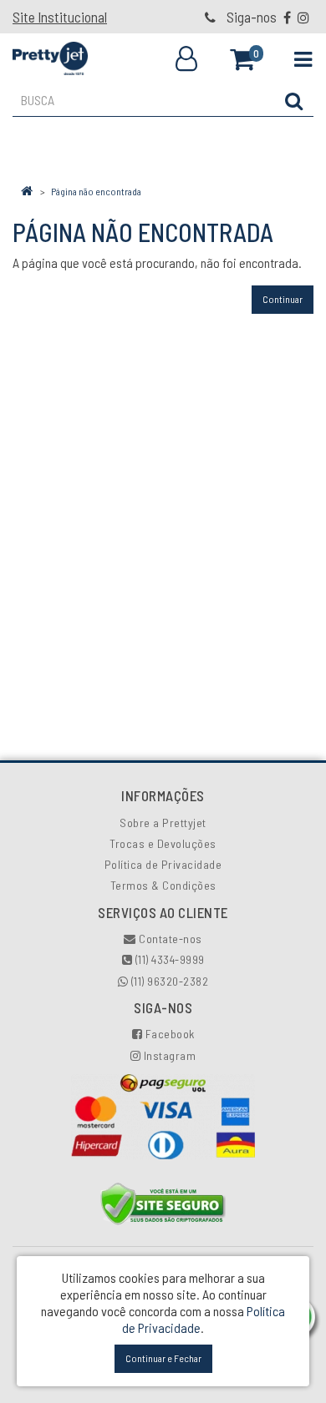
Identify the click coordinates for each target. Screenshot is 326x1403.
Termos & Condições (163, 885)
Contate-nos (169, 938)
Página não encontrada (96, 191)
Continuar (282, 299)
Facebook (168, 1034)
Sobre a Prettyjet (163, 822)
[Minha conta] (186, 59)
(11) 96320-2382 (168, 981)
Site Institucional (60, 16)
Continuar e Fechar (163, 1358)
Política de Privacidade (163, 864)
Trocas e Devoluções (163, 843)
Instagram (168, 1055)
